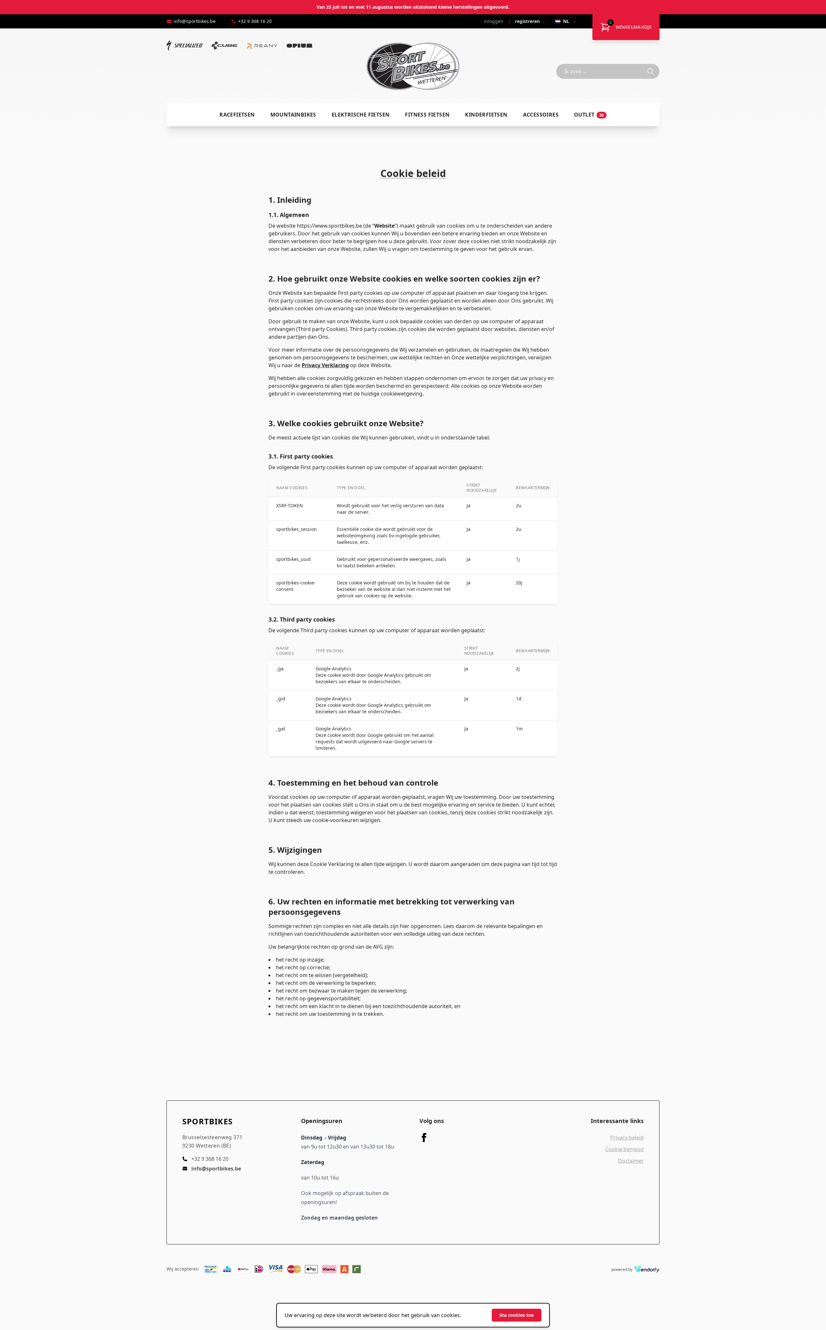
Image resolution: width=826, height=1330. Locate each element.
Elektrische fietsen (361, 114)
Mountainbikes (293, 114)
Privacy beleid (627, 1137)
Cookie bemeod (624, 1149)
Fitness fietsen (427, 114)
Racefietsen (237, 114)
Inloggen (493, 21)
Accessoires (541, 114)
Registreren (527, 21)
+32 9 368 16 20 (255, 21)
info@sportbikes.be (195, 21)
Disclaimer (631, 1160)
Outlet (589, 114)
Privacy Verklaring (325, 365)
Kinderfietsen (486, 114)
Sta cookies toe (516, 1315)
